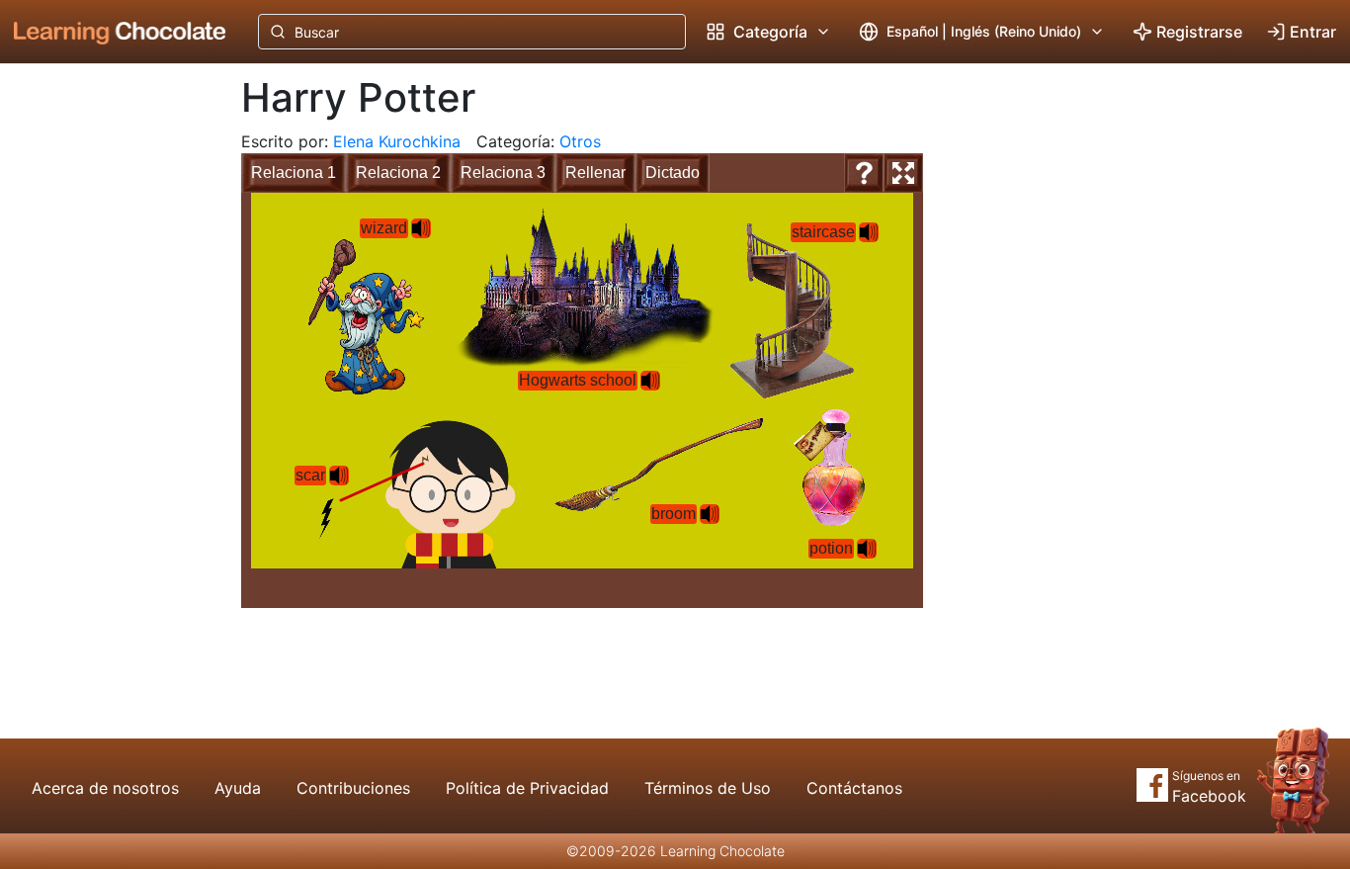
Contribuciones (353, 788)
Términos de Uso (707, 788)
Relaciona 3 (503, 172)
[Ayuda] (864, 173)
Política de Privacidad (527, 788)
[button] (421, 228)
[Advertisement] (105, 390)
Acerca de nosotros (105, 788)
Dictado (672, 172)
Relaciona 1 (293, 172)
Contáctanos (854, 788)
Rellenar (595, 172)
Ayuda (237, 788)
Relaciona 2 (398, 172)
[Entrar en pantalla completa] (903, 173)
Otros (580, 141)
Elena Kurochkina (397, 141)
